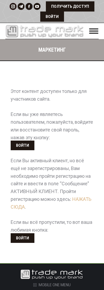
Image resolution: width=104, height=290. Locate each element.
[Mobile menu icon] (94, 31)
